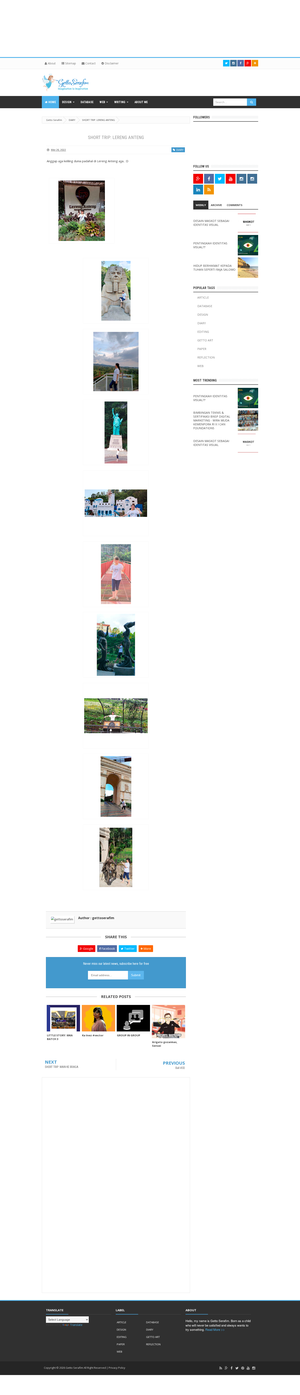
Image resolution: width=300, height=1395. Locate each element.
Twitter (129, 948)
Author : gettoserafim (96, 918)
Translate (76, 1325)
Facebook (108, 948)
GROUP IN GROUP (128, 1035)
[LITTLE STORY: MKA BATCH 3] (63, 1018)
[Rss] (220, 1368)
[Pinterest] (242, 1368)
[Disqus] (116, 1132)
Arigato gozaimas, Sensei (164, 1044)
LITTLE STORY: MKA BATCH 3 (60, 1037)
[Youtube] (248, 1368)
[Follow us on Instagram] (252, 179)
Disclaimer (111, 63)
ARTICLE (203, 297)
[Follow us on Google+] (247, 63)
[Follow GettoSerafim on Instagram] (241, 179)
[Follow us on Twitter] (226, 63)
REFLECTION (206, 357)
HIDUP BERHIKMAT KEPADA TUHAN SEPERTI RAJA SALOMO (214, 267)
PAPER (201, 349)
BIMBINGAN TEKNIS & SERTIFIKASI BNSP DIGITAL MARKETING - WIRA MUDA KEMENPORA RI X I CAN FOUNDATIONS (211, 420)
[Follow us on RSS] (209, 189)
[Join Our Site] (255, 63)
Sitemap (70, 63)
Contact (90, 63)
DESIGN (202, 314)
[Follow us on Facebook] (240, 63)
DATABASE (204, 306)
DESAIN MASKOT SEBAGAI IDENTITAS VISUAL (211, 223)
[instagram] (253, 1368)
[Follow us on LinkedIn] (198, 189)
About (51, 63)
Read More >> (215, 1329)
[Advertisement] (122, 28)
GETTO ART (205, 340)
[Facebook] (232, 1368)
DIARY (179, 150)
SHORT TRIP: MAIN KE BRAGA (61, 1067)
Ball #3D (180, 1068)
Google (87, 948)
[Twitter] (237, 1368)
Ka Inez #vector (92, 1035)
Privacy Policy (117, 1368)
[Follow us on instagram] (233, 63)
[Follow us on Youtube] (231, 179)
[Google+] (226, 1368)
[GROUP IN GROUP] (133, 1018)
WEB (200, 366)
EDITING (203, 332)
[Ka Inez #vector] (98, 1018)
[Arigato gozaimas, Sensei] (168, 1021)
